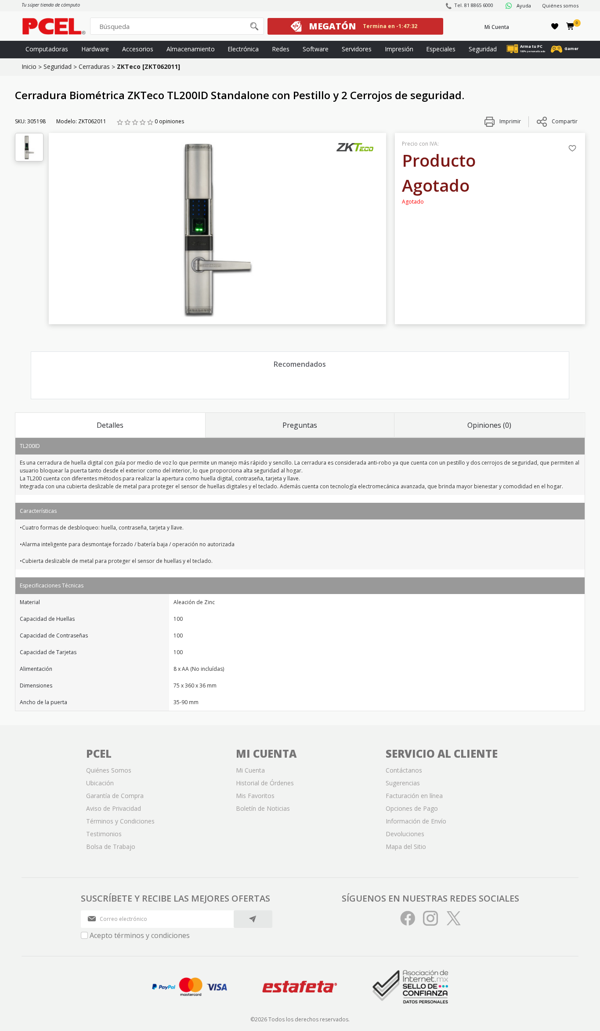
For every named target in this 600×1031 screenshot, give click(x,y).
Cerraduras (94, 66)
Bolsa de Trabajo (110, 846)
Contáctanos (404, 770)
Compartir (565, 121)
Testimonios (104, 834)
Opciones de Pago (412, 808)
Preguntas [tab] (299, 425)
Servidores (357, 49)
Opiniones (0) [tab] (489, 425)
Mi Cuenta (496, 27)
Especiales (440, 49)
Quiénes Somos (108, 770)
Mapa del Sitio (406, 846)
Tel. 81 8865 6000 (473, 5)
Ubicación (100, 783)
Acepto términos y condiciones (140, 935)
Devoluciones (405, 834)
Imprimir (509, 121)
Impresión (399, 49)
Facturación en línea (414, 795)
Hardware (95, 49)
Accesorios (137, 49)
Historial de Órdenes (265, 783)
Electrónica (243, 49)
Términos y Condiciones (120, 821)
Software (316, 49)
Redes (280, 49)
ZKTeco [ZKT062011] (148, 66)
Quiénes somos (560, 5)
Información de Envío (416, 821)
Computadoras (46, 49)
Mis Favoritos (255, 795)
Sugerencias (403, 783)
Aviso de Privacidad (113, 808)
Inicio (29, 66)
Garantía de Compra (115, 795)
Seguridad (483, 49)
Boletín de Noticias (263, 808)
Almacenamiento (190, 49)
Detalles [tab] (110, 425)
